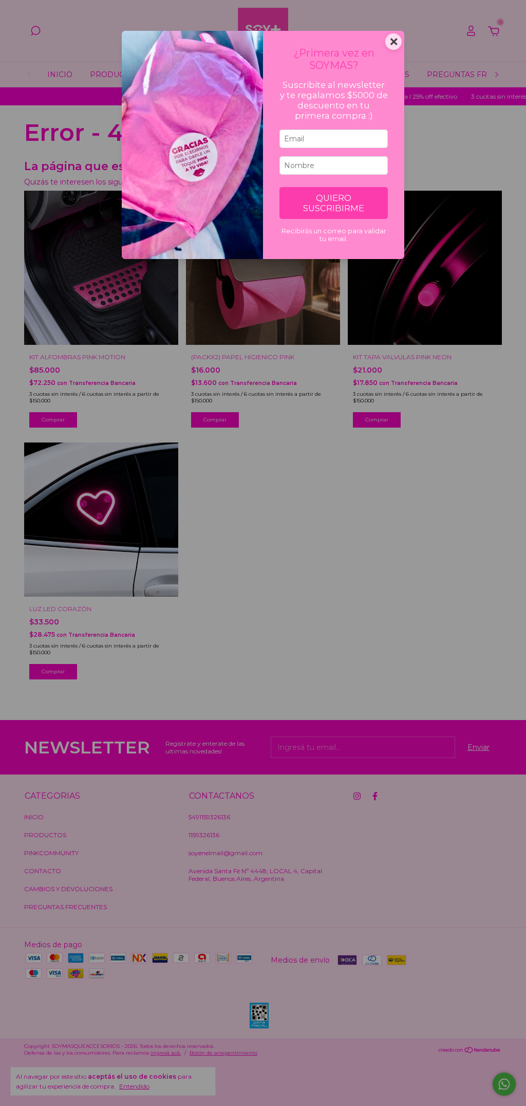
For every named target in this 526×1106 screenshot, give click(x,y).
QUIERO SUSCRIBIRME (333, 203)
